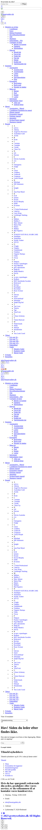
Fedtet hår (17, 56)
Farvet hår (17, 54)
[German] (6, 369)
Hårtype (12, 50)
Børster (16, 91)
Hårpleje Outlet (19, 349)
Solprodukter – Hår (16, 40)
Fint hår (16, 58)
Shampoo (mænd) (15, 122)
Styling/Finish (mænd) (17, 120)
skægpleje (12, 118)
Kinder (16, 95)
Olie (10, 37)
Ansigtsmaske (18, 72)
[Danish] (2, 369)
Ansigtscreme (18, 70)
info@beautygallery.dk (8, 360)
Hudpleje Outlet (19, 351)
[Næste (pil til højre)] (6, 828)
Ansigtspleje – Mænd (16, 108)
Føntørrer (17, 46)
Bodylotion (17, 83)
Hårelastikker (18, 48)
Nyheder (8, 355)
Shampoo (12, 39)
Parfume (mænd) (15, 116)
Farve (11, 31)
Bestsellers (8, 357)
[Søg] (3, 16)
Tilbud (7, 335)
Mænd (7, 106)
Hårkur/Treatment (15, 33)
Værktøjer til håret (15, 42)
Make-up (12, 89)
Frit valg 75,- (13, 339)
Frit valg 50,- (13, 337)
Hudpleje (8, 66)
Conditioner (13, 29)
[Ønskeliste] (2, 365)
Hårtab (16, 60)
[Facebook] (2, 813)
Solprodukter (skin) (16, 101)
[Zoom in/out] (6, 825)
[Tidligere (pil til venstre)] (2, 828)
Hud (15, 93)
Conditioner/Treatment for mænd (20, 110)
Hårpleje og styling (11, 27)
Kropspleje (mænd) (16, 114)
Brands (7, 124)
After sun (17, 103)
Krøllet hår (17, 62)
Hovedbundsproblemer (17, 35)
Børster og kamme (20, 44)
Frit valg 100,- (14, 341)
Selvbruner (13, 99)
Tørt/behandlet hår (20, 64)
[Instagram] (4, 813)
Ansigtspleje (13, 68)
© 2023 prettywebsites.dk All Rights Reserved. (20, 817)
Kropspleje (13, 81)
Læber (16, 73)
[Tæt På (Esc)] (2, 825)
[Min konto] (7, 362)
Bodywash (17, 85)
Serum (16, 75)
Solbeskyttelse (18, 104)
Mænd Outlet (18, 353)
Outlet (11, 347)
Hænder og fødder (20, 87)
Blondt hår (17, 52)
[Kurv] (2, 19)
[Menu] (2, 12)
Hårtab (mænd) (14, 112)
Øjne (15, 79)
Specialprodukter (19, 77)
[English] (4, 369)
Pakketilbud (13, 345)
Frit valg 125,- (14, 343)
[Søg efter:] (11, 743)
